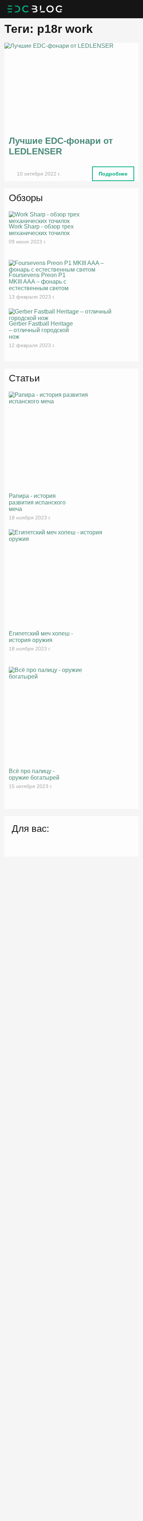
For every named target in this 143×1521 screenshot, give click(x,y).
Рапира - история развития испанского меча (37, 502)
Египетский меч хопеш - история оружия (41, 636)
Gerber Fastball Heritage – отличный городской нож (41, 330)
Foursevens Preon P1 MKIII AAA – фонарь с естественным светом (39, 281)
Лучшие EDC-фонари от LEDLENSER (61, 146)
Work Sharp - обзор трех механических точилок (41, 229)
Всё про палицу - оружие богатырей (34, 774)
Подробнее (113, 174)
